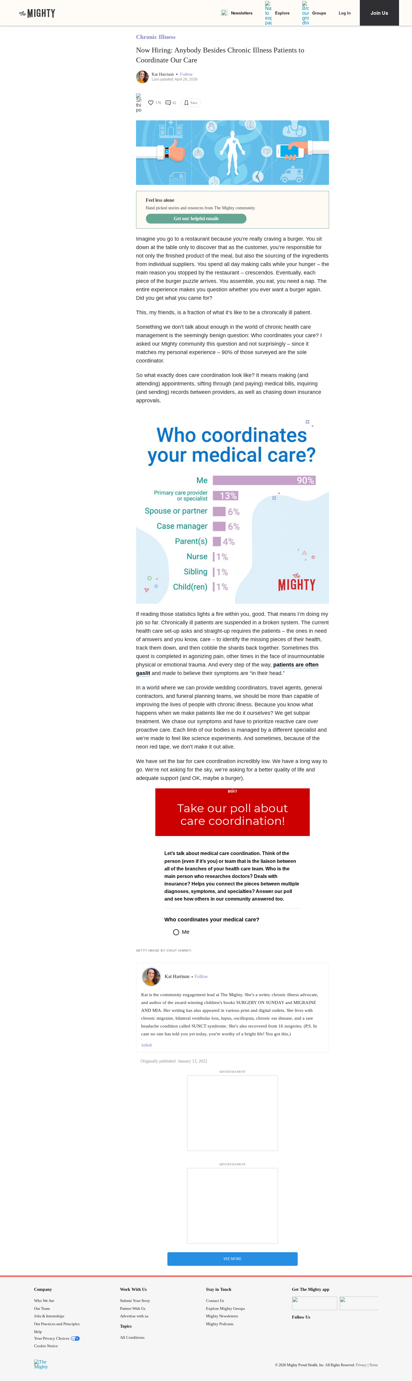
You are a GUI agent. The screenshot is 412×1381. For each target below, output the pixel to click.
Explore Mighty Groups (225, 1308)
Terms (373, 1365)
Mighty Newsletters (222, 1316)
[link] (37, 13)
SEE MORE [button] (232, 1259)
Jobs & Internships (49, 1316)
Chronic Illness (156, 36)
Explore (282, 13)
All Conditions (132, 1337)
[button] (186, 74)
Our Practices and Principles (57, 1324)
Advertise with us (134, 1316)
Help (38, 1331)
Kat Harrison (163, 74)
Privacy (361, 1365)
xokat (146, 1044)
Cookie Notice (46, 1346)
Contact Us (215, 1300)
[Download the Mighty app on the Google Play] (362, 1303)
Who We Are (44, 1300)
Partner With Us (132, 1308)
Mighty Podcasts (219, 1324)
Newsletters (241, 13)
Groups (319, 13)
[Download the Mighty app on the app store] (314, 1303)
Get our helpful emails (196, 218)
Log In (345, 13)
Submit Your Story (135, 1300)
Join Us (379, 12)
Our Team (42, 1308)
